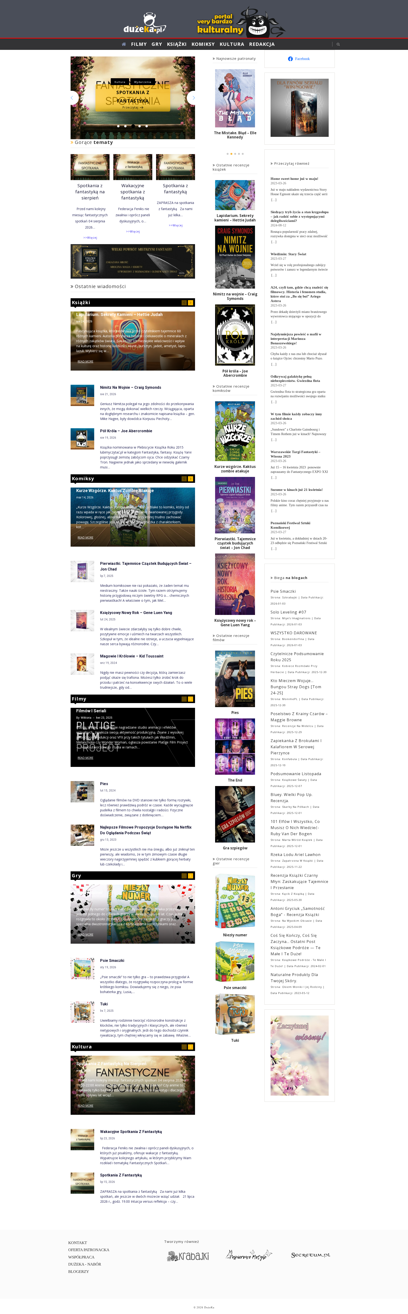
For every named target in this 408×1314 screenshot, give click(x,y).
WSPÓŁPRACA (81, 1257)
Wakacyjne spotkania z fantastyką (132, 191)
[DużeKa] (204, 20)
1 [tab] (118, 126)
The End (235, 780)
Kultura (232, 44)
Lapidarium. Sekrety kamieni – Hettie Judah (119, 314)
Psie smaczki (112, 960)
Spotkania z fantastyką (175, 188)
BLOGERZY (78, 1271)
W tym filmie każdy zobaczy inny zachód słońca (296, 416)
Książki (177, 44)
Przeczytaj (130, 120)
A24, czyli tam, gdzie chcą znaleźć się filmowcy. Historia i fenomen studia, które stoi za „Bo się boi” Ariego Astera (299, 294)
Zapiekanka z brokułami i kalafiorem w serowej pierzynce (296, 747)
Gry (157, 44)
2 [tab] (125, 126)
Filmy (139, 44)
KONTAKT (77, 1243)
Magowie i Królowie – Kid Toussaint (131, 656)
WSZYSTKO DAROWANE (294, 632)
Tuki (104, 1004)
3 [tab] (132, 126)
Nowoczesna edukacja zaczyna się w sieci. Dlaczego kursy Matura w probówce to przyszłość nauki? (133, 97)
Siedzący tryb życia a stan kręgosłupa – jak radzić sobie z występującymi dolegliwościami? (300, 216)
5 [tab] (146, 126)
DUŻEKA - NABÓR (84, 1264)
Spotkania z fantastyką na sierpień (90, 191)
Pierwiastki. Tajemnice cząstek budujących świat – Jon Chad (235, 543)
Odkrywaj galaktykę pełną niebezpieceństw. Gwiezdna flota (295, 378)
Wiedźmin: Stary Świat (288, 254)
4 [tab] (140, 126)
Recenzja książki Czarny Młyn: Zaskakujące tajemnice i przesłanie (299, 881)
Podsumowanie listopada (296, 773)
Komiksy (203, 44)
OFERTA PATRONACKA (88, 1250)
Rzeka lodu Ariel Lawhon (296, 854)
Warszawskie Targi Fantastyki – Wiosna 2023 (295, 454)
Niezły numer (89, 892)
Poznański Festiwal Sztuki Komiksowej (290, 525)
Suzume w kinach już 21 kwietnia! (297, 490)
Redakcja (262, 44)
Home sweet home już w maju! (294, 179)
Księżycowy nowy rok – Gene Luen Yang (136, 612)
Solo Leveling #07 (288, 612)
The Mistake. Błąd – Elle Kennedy (235, 135)
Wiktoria (86, 717)
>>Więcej (90, 238)
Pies (104, 784)
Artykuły (123, 69)
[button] (252, 113)
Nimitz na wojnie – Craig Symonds (130, 387)
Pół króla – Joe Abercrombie (126, 431)
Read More (85, 361)
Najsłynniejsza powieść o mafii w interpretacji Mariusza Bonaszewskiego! (296, 338)
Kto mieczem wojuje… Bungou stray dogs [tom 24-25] (296, 687)
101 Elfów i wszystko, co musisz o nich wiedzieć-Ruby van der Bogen (295, 827)
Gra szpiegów (235, 848)
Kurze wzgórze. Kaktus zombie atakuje (115, 490)
